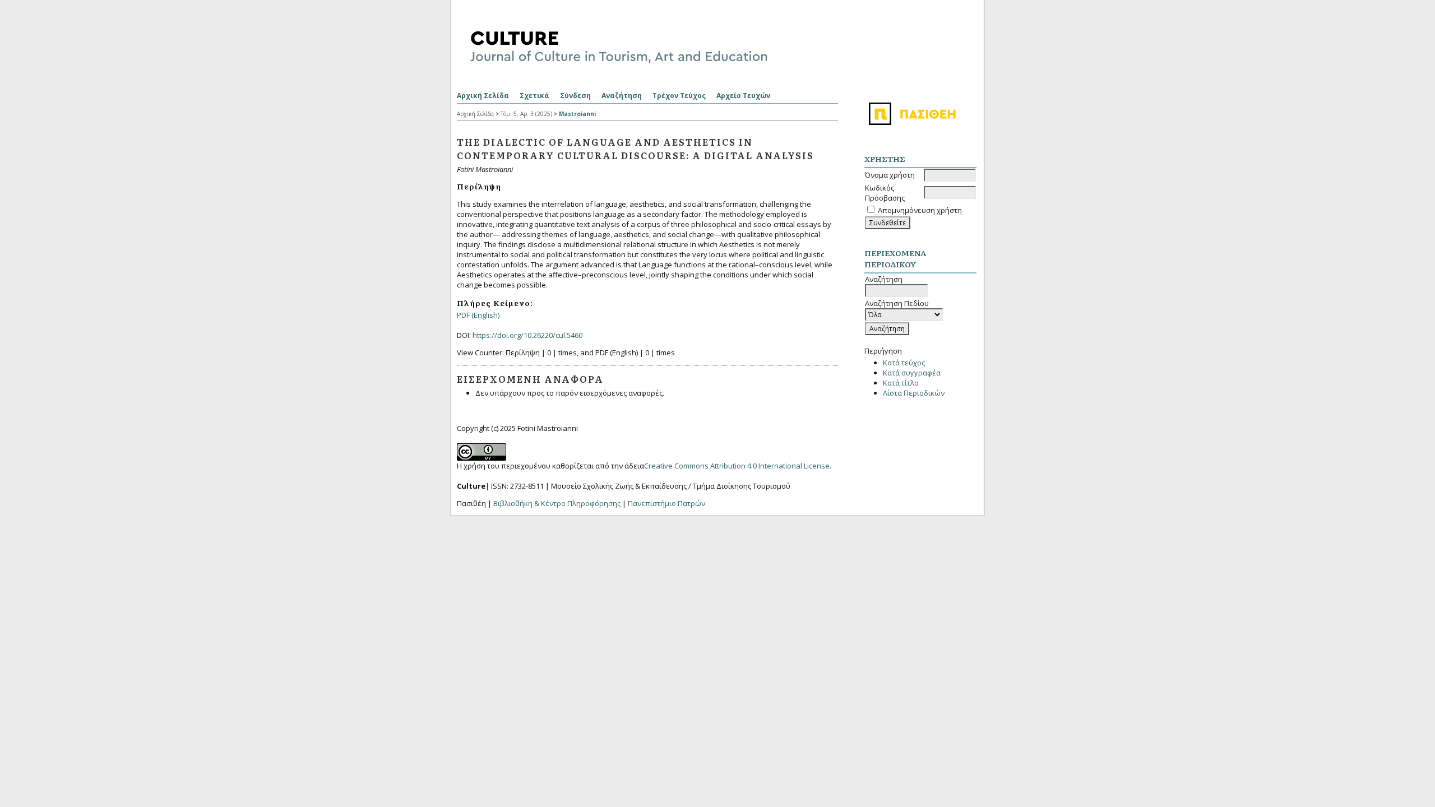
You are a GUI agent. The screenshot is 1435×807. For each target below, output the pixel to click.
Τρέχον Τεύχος (679, 95)
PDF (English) (478, 315)
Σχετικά (534, 95)
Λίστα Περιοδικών (914, 393)
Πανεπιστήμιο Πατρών (666, 503)
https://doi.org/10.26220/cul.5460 (527, 335)
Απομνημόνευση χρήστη (920, 210)
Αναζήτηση (621, 95)
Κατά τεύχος (904, 363)
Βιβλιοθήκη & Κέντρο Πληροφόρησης (557, 503)
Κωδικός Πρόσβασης (885, 193)
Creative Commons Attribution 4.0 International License (737, 466)
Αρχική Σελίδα (483, 95)
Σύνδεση (575, 95)
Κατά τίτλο (901, 383)
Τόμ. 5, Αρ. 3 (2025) (526, 114)
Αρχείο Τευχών (743, 95)
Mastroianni (577, 114)
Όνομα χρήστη (890, 175)
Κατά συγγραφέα (912, 373)
